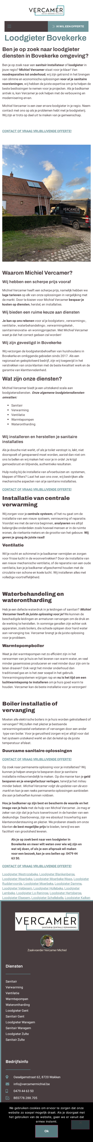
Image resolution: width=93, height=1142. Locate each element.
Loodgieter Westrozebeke (20, 874)
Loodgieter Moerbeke (38, 883)
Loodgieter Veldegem (17, 888)
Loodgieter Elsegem (16, 897)
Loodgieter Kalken (77, 897)
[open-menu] (9, 26)
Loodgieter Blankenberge (56, 874)
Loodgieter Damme (68, 883)
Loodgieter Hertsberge (65, 893)
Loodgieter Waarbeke (17, 879)
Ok (46, 1131)
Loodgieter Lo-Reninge (32, 893)
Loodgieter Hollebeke (48, 888)
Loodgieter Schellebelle (47, 897)
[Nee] (80, 1124)
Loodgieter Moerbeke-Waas (53, 879)
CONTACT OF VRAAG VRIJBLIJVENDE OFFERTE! (37, 131)
